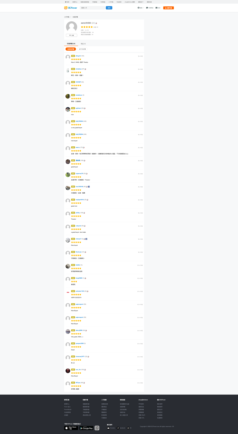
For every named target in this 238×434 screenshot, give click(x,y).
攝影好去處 (124, 404)
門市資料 (141, 404)
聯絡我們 (159, 407)
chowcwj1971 (81, 356)
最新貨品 (141, 407)
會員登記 (159, 412)
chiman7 (79, 239)
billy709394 (81, 121)
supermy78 (81, 173)
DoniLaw (80, 252)
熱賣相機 (141, 409)
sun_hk (80, 369)
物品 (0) (83, 44)
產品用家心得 (87, 415)
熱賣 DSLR (142, 415)
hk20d (79, 265)
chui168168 (81, 186)
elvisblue (80, 69)
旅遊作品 (122, 412)
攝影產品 (104, 407)
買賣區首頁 (104, 404)
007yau (79, 383)
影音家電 (104, 415)
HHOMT (80, 82)
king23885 (80, 278)
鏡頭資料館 (86, 407)
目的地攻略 (123, 409)
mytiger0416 (81, 200)
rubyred (80, 226)
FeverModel (67, 409)
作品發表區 (67, 412)
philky (79, 213)
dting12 (80, 56)
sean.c (79, 147)
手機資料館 (86, 409)
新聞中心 (66, 404)
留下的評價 (82, 49)
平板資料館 (86, 412)
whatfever (80, 95)
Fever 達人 (67, 407)
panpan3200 (81, 343)
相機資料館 (86, 404)
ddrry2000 (80, 330)
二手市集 (66, 17)
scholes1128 (81, 291)
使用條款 (159, 415)
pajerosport (81, 304)
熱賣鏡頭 (141, 412)
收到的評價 (70, 49)
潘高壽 (79, 160)
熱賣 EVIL (141, 418)
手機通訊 (104, 409)
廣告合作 (159, 409)
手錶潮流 (104, 418)
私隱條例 (159, 418)
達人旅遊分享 (124, 415)
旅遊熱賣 (122, 407)
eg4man (80, 108)
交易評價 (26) (71, 44)
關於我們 (159, 404)
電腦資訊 (104, 412)
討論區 (66, 415)
